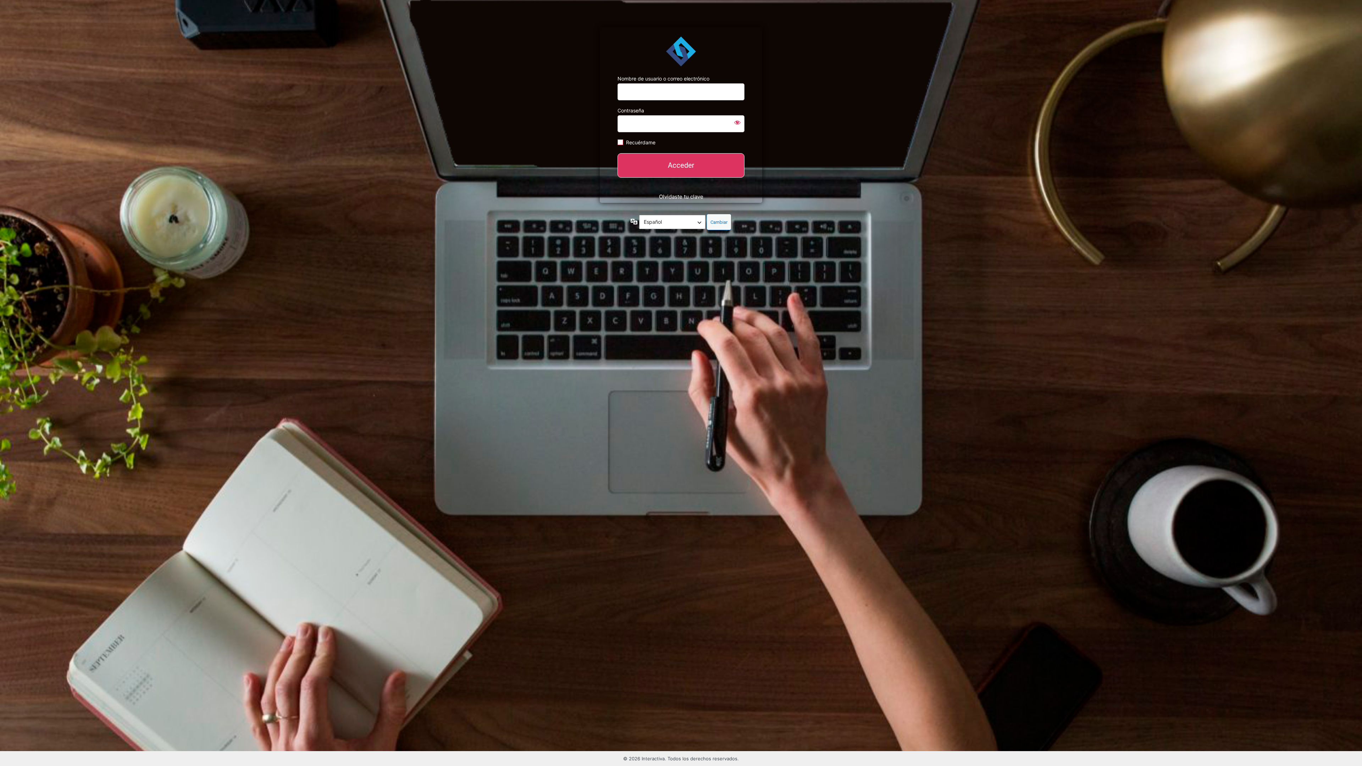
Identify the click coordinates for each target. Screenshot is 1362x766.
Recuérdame (640, 142)
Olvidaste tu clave (681, 196)
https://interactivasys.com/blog (681, 51)
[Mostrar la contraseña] (737, 122)
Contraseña (631, 110)
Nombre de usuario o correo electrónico (663, 79)
